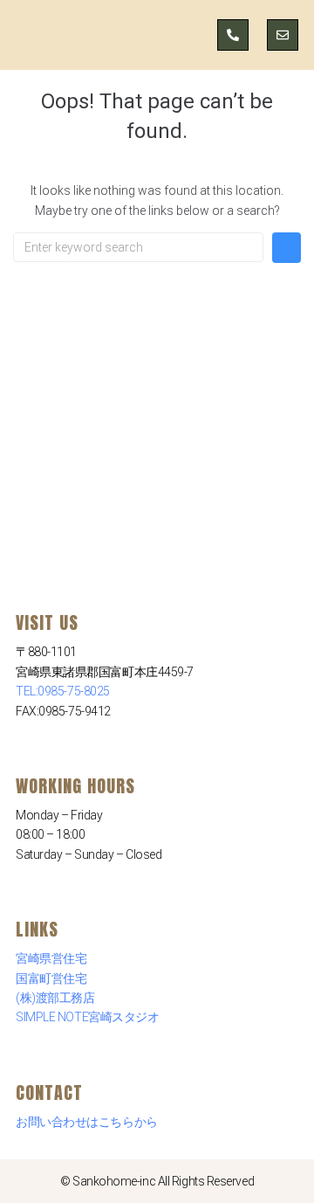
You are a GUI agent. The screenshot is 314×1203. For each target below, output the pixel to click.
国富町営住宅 (51, 978)
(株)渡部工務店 (55, 998)
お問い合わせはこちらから (87, 1122)
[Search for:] (138, 247)
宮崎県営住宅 (51, 958)
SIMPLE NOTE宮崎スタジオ (87, 1017)
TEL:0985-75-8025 (63, 691)
